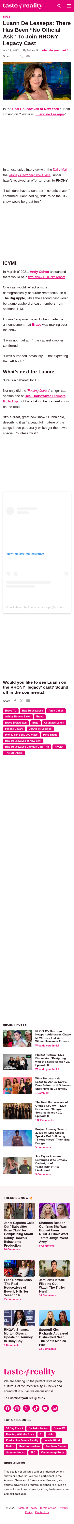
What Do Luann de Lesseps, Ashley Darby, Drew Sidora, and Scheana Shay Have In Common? (53, 1083)
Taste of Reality (27, 1507)
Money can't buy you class (21, 734)
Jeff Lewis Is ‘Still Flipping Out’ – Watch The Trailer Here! (52, 1285)
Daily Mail (60, 170)
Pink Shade (50, 734)
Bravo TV (10, 710)
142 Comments (44, 1120)
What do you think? (55, 50)
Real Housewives (32, 710)
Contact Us (42, 1512)
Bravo (39, 716)
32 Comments (47, 1349)
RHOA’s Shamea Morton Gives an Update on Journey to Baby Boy (18, 1335)
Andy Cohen (56, 710)
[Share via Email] (28, 56)
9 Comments (43, 1174)
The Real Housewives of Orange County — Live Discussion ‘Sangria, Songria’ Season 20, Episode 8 (51, 1109)
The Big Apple (13, 753)
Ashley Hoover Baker (18, 716)
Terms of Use (48, 1507)
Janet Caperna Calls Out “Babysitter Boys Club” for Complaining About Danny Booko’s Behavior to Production (19, 1234)
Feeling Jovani (14, 728)
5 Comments (43, 1147)
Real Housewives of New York (23, 741)
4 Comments (11, 1345)
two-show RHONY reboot (46, 277)
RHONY (59, 746)
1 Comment (42, 1093)
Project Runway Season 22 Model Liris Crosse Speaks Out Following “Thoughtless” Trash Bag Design (52, 1136)
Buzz (6, 16)
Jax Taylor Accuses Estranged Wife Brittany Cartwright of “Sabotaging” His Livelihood (51, 1163)
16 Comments (47, 1295)
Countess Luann (54, 722)
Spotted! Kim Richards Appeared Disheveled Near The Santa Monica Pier (53, 1337)
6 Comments (46, 1245)
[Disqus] (37, 815)
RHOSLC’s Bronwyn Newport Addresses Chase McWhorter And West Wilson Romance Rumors (53, 1036)
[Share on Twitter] (21, 56)
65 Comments (12, 1299)
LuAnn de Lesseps (40, 728)
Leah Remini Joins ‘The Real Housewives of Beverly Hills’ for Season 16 (18, 1287)
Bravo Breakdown (16, 722)
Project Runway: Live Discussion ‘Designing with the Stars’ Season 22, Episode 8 (52, 1060)
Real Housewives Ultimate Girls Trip (27, 746)
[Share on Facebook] (15, 56)
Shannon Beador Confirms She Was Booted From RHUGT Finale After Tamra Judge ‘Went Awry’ (53, 1232)
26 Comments (12, 1249)
